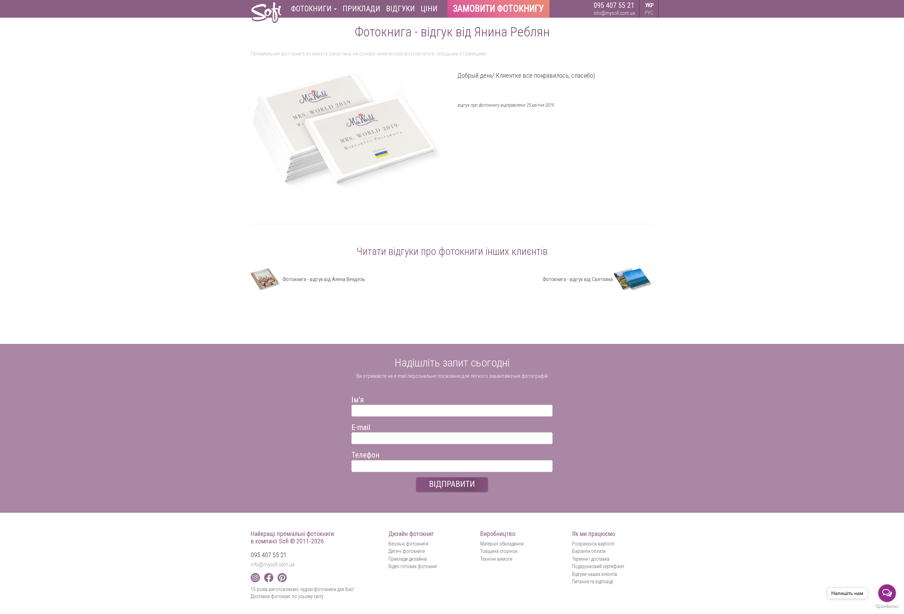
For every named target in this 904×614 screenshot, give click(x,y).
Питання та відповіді (592, 581)
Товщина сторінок (498, 551)
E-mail (360, 426)
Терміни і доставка (590, 559)
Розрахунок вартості (593, 544)
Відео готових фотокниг (413, 566)
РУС (649, 13)
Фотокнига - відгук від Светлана (578, 279)
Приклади (361, 8)
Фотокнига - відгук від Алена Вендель (323, 279)
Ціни (429, 8)
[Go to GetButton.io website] (887, 606)
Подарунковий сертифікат (598, 566)
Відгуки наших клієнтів (594, 574)
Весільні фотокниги (408, 544)
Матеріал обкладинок (502, 544)
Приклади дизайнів (407, 559)
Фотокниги (312, 8)
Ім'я (357, 398)
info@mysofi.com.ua (614, 13)
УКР (649, 5)
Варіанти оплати (589, 551)
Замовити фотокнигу (498, 9)
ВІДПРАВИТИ (452, 484)
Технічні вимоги (496, 559)
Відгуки (400, 8)
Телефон (365, 454)
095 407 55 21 (614, 5)
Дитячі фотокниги (406, 551)
